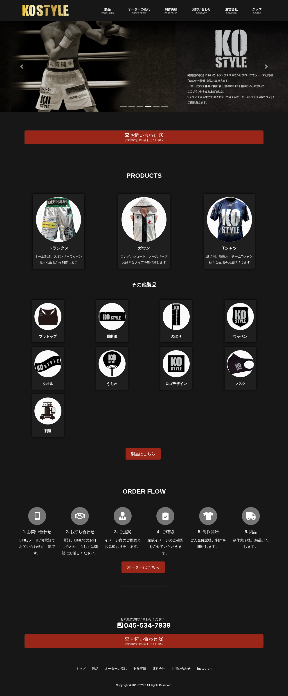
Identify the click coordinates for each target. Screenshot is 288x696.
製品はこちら (143, 453)
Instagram (204, 668)
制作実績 (139, 668)
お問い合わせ (181, 668)
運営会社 (159, 668)
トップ (81, 668)
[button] (21, 66)
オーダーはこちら (143, 567)
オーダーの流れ (116, 668)
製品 (95, 668)
